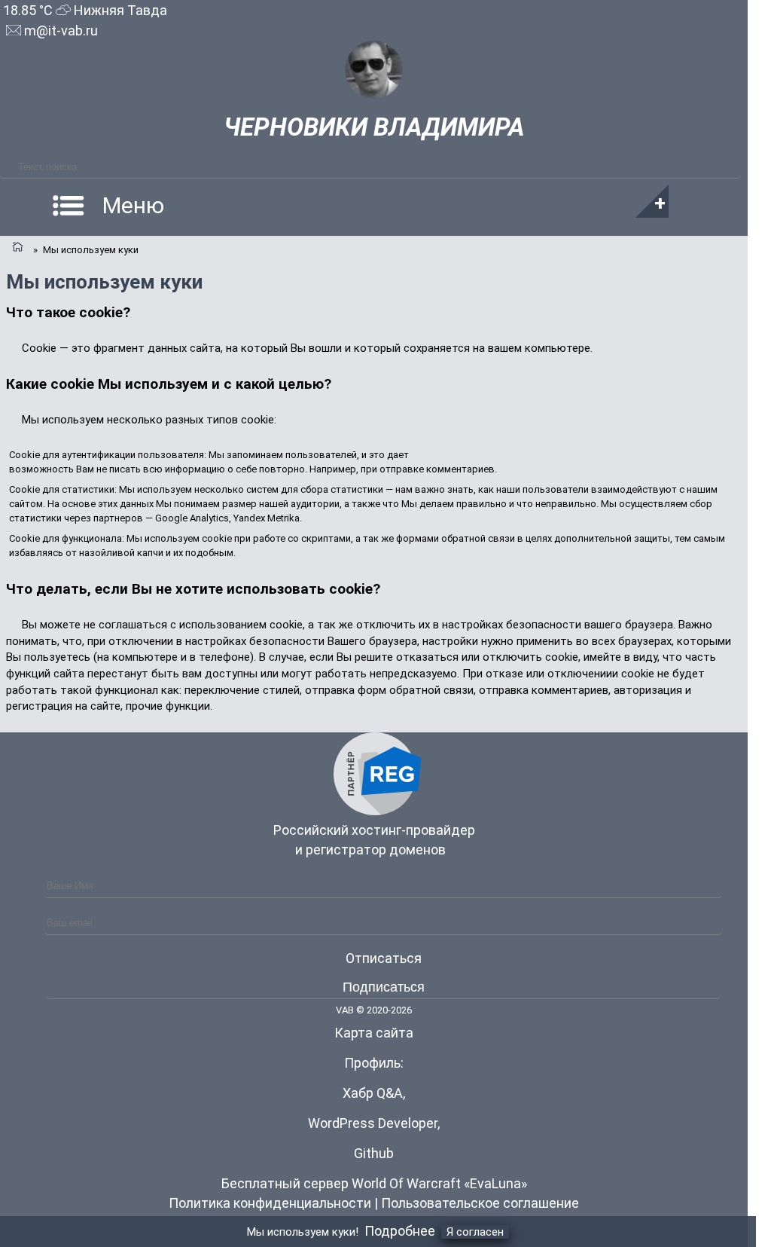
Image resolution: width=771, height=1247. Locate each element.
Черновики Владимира (374, 127)
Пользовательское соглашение (480, 1203)
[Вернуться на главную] (16, 248)
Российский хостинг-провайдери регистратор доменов (374, 839)
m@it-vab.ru (59, 30)
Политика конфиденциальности (270, 1203)
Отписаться (384, 958)
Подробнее (399, 1231)
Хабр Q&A (373, 1093)
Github (374, 1153)
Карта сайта (373, 1033)
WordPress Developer (372, 1123)
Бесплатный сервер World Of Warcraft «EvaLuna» (374, 1183)
